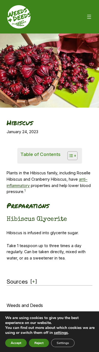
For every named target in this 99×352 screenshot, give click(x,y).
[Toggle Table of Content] (69, 155)
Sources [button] (17, 281)
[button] (25, 191)
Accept (16, 343)
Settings (63, 343)
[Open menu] (89, 16)
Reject (38, 343)
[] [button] (33, 281)
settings (61, 332)
